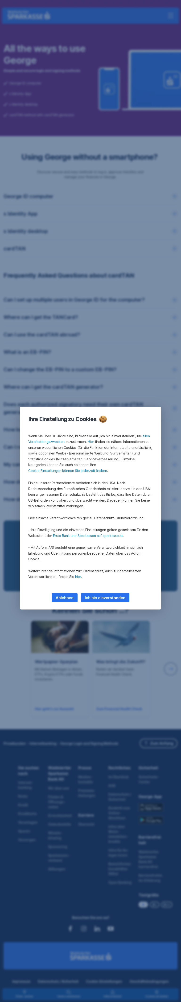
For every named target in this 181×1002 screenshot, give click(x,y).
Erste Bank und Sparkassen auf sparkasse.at (88, 536)
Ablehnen (65, 597)
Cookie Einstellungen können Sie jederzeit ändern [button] (67, 471)
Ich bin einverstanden (105, 597)
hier (78, 577)
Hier (91, 442)
